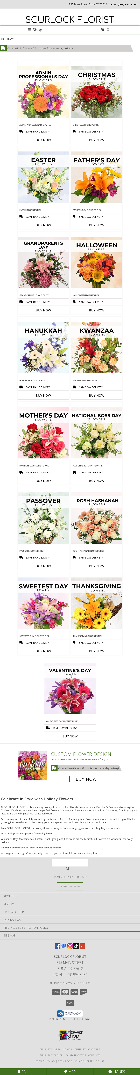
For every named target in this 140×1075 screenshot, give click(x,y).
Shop (37, 29)
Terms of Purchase (71, 1061)
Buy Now (43, 140)
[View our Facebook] (57, 948)
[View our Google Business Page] (64, 948)
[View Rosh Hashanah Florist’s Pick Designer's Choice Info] (96, 518)
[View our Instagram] (70, 948)
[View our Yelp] (82, 948)
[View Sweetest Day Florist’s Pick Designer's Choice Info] (43, 603)
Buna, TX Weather (51, 1055)
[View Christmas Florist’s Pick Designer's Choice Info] (96, 92)
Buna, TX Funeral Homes (56, 1049)
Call (24, 1071)
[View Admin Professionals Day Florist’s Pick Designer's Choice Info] (43, 92)
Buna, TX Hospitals (87, 1049)
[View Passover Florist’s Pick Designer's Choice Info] (43, 518)
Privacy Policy (45, 1061)
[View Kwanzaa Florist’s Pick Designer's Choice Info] (96, 348)
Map (71, 1071)
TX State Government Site (83, 1055)
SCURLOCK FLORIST (69, 20)
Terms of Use (95, 1061)
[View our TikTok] (76, 948)
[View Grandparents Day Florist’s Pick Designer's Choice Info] (43, 263)
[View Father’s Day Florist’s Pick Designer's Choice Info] (96, 177)
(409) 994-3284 (127, 4)
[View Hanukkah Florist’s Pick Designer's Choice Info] (43, 348)
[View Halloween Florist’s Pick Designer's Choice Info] (96, 263)
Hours (118, 1071)
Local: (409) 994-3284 (70, 974)
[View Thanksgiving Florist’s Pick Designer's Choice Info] (96, 603)
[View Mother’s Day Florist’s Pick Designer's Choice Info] (43, 433)
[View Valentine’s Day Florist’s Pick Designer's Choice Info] (70, 689)
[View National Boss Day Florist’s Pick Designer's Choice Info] (96, 433)
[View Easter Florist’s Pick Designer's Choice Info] (43, 177)
